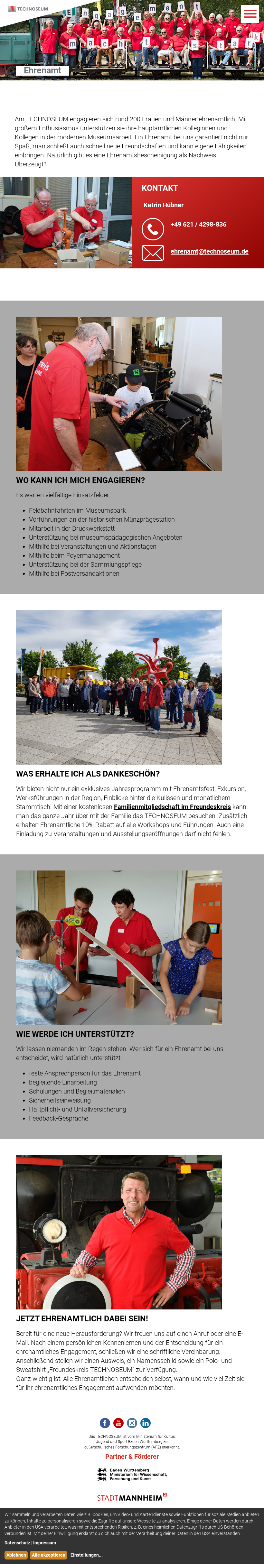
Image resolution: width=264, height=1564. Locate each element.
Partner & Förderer (132, 1456)
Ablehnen (16, 1555)
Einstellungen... (87, 1555)
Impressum (44, 1542)
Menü (250, 14)
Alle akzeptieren (48, 1555)
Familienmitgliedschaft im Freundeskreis (172, 807)
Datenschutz (17, 1542)
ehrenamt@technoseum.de (210, 251)
